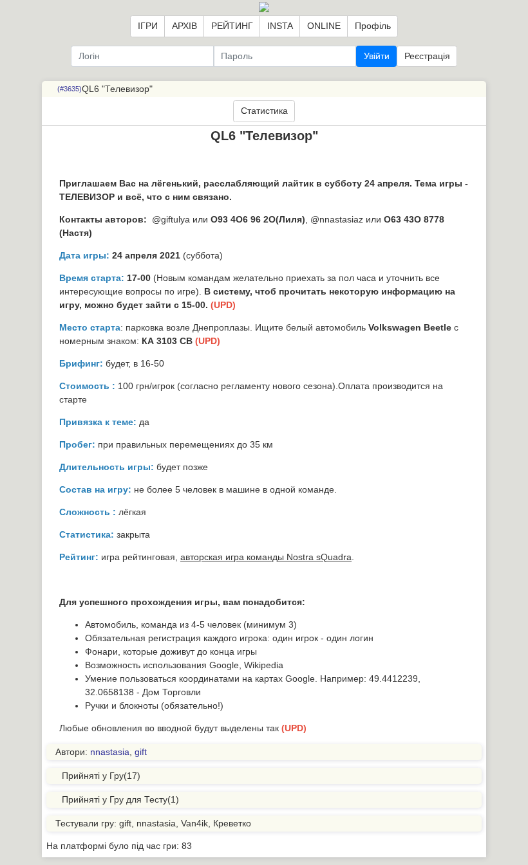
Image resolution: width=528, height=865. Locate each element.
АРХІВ (184, 26)
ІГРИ (148, 26)
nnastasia (109, 752)
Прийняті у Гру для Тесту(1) (120, 799)
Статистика (264, 110)
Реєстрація (427, 56)
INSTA (280, 26)
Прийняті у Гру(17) (101, 775)
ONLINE (324, 26)
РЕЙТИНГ (232, 26)
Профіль (373, 26)
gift (141, 752)
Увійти (377, 56)
